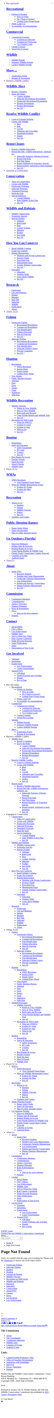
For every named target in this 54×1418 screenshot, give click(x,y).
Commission (14, 593)
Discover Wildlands (20, 544)
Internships (16, 661)
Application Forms (19, 76)
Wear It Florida (18, 464)
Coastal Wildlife (23, 198)
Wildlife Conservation (21, 214)
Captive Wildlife (23, 96)
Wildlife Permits (18, 60)
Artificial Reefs (18, 558)
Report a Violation (19, 92)
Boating (11, 437)
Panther (20, 233)
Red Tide (15, 300)
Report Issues (15, 143)
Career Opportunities (25, 668)
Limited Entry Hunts (25, 374)
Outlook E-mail (12, 1347)
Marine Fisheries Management (29, 586)
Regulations (16, 364)
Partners (15, 616)
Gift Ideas (21, 673)
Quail (14, 390)
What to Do (21, 429)
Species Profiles (18, 218)
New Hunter (17, 376)
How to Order (22, 17)
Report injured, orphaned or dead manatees (34, 166)
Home (8, 1243)
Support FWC (17, 671)
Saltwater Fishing (19, 339)
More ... (11, 70)
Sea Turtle (21, 235)
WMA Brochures (24, 367)
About (14, 309)
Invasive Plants (23, 258)
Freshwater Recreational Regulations (32, 101)
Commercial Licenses (20, 37)
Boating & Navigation (21, 78)
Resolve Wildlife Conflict (23, 113)
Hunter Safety (22, 371)
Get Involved (15, 653)
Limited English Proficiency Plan (20, 1357)
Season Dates (22, 369)
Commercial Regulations (27, 327)
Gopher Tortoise (23, 228)
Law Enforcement (24, 581)
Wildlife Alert (15, 86)
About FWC (11, 1291)
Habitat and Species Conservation (31, 583)
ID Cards (20, 450)
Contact (11, 621)
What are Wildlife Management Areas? (28, 485)
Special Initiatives (19, 196)
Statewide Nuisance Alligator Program (32, 156)
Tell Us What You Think (22, 636)
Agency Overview (19, 604)
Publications (17, 307)
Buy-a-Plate (22, 680)
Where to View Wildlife (26, 408)
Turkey (14, 388)
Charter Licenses (18, 47)
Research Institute (24, 574)
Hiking (20, 512)
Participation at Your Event (23, 648)
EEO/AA (10, 1365)
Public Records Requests (22, 641)
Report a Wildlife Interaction (23, 149)
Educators (21, 272)
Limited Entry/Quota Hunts (28, 21)
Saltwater (15, 302)
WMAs (11, 474)
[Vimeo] (13, 1323)
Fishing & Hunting (19, 14)
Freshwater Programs (20, 186)
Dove (14, 385)
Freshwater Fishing (19, 322)
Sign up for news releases (27, 613)
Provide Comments (25, 351)
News (14, 611)
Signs (14, 645)
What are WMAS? (24, 422)
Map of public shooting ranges (24, 533)
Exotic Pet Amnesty (20, 251)
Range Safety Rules (20, 528)
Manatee (20, 230)
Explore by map (23, 427)
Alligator (20, 221)
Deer (14, 383)
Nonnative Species (19, 216)
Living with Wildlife (20, 122)
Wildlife (11, 54)
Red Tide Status (23, 161)
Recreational (15, 8)
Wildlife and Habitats (20, 208)
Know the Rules (18, 94)
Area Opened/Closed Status (28, 482)
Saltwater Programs (20, 189)
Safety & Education (20, 445)
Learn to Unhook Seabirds (22, 119)
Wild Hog (16, 395)
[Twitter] (7, 1323)
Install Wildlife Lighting (21, 248)
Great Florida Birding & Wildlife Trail (27, 551)
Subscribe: (41, 1325)
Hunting (11, 358)
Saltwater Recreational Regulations (31, 99)
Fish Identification (24, 330)
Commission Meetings (21, 599)
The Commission (13, 1338)
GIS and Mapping (19, 292)
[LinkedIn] (20, 1323)
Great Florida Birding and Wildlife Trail (33, 415)
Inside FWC (17, 571)
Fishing (11, 317)
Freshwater (16, 290)
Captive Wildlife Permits (22, 65)
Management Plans (25, 263)
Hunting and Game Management (30, 576)
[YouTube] (10, 1323)
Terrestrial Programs (20, 191)
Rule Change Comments (22, 638)
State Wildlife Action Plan (27, 200)
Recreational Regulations (27, 325)
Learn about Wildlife (25, 277)
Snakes (20, 136)
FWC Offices (17, 629)
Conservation (15, 176)
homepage (8, 1260)
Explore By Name (24, 487)
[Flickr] (15, 1323)
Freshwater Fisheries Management (31, 578)
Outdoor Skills (23, 274)
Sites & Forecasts (24, 334)
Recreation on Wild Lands (22, 420)
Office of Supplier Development (19, 1360)
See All (20, 108)
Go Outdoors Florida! (21, 538)
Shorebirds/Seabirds (25, 133)
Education (16, 270)
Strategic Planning (19, 606)
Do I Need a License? (26, 19)
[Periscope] (17, 1323)
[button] (12, 3)
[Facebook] (4, 1323)
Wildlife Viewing (19, 406)
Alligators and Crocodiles (27, 131)
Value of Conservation (21, 181)
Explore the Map (24, 489)
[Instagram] (2, 1323)
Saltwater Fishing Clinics (27, 348)
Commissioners (18, 601)
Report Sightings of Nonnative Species (33, 163)
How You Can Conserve (22, 243)
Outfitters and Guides (20, 517)
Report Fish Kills (24, 159)
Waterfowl (16, 392)
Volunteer (16, 659)
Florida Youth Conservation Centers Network (30, 553)
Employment (17, 664)
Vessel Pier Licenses (20, 49)
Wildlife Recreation (19, 400)
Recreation (13, 497)
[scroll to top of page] (2, 1316)
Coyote (20, 129)
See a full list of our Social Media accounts (19, 1325)
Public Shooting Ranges (21, 378)
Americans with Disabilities (17, 1362)
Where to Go (17, 503)
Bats (18, 126)
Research (12, 284)
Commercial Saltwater (26, 39)
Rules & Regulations (20, 608)
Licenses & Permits (14, 1274)
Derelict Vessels (18, 459)
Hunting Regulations (25, 103)
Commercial (14, 31)
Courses (20, 452)
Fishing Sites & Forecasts (22, 546)
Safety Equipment (24, 448)
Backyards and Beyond (26, 413)
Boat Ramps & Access (21, 457)
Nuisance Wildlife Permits (22, 62)
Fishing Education (24, 332)
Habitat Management (20, 253)
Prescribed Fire (23, 260)
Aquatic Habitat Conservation (29, 265)
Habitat (15, 295)
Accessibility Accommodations (24, 26)
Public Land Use (18, 24)
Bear (19, 124)
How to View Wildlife (26, 411)
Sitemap (9, 1369)
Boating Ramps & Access (22, 548)
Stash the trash (17, 193)
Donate (20, 678)
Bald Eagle (21, 223)
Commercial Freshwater (27, 42)
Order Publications (19, 643)
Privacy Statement (13, 1367)
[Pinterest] (22, 1323)
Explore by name (24, 425)
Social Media (17, 627)
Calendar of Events (19, 556)
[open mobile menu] (7, 1236)
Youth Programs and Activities (29, 675)
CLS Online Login (24, 44)
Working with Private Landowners (31, 255)
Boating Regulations (25, 106)
